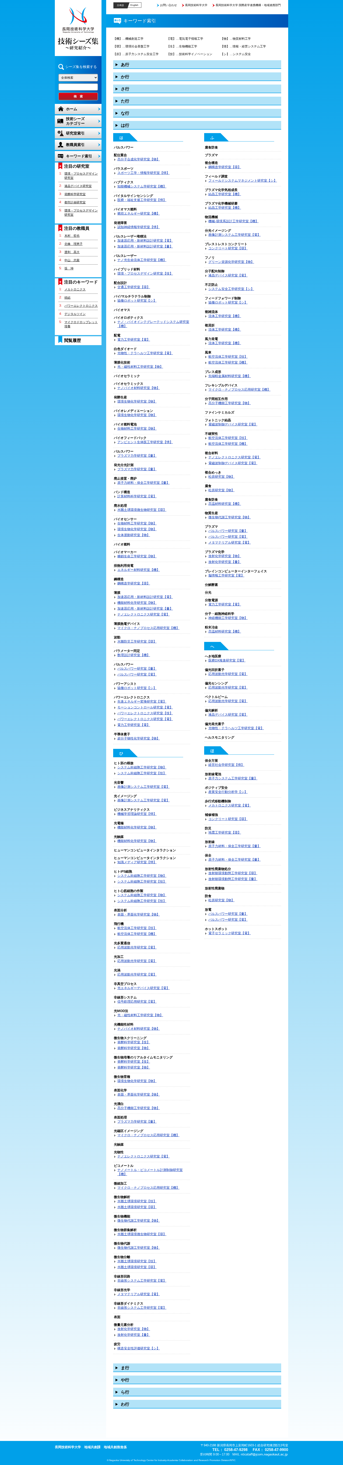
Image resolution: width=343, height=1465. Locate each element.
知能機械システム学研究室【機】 (141, 186)
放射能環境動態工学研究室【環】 (232, 873)
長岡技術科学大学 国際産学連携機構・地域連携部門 (248, 5)
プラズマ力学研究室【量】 (137, 455)
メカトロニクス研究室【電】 (229, 805)
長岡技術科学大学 (196, 5)
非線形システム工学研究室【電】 (141, 1280)
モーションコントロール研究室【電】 (145, 707)
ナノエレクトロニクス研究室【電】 (143, 614)
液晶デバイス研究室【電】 (228, 275)
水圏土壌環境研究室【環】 (137, 1207)
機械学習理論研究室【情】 (137, 814)
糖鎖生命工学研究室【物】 (137, 556)
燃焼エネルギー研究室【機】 (138, 213)
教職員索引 (75, 145)
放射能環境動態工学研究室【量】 (232, 879)
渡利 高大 (72, 252)
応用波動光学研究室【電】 (137, 947)
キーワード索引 (79, 156)
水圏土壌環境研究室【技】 (137, 1201)
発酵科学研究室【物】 (133, 1048)
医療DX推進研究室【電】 (226, 660)
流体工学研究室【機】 (224, 316)
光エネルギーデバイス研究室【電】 (143, 988)
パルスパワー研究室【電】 (137, 674)
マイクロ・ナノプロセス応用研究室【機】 (148, 628)
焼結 (67, 297)
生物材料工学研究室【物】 (137, 428)
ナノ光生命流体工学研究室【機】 (141, 260)
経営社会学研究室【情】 (226, 765)
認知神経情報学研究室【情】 (138, 227)
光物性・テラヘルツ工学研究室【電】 (145, 353)
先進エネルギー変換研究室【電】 (141, 701)
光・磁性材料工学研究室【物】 (140, 366)
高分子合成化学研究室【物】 (138, 159)
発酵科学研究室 (75, 194)
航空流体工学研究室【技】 (137, 928)
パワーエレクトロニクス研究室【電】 (145, 719)
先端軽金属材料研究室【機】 (229, 376)
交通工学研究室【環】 (133, 287)
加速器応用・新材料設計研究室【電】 (145, 240)
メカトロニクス (75, 289)
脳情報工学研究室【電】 (226, 575)
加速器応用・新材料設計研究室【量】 (145, 246)
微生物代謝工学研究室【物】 (138, 1220)
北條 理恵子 (73, 244)
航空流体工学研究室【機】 (137, 934)
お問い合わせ (168, 5)
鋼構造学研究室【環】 (133, 583)
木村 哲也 (72, 235)
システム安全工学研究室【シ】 (231, 289)
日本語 (120, 5)
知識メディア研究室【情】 (137, 862)
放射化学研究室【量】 (133, 1335)
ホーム (71, 109)
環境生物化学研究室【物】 (137, 401)
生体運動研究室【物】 (133, 535)
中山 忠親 (72, 260)
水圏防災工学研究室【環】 (137, 641)
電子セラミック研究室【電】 (229, 933)
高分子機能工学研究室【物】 (138, 1108)
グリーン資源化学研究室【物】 (231, 262)
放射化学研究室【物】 (133, 1329)
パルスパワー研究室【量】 (137, 668)
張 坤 (69, 268)
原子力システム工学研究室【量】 (232, 778)
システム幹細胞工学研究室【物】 (141, 767)
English (134, 5)
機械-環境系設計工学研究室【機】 (233, 221)
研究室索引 (75, 133)
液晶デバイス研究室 (78, 186)
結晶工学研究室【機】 (224, 194)
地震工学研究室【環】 (224, 832)
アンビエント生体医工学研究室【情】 (145, 442)
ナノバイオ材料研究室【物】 (138, 388)
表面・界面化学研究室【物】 (138, 914)
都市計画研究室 (75, 202)
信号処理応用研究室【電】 (137, 1001)
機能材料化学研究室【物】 (137, 603)
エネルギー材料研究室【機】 (138, 570)
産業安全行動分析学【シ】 (228, 792)
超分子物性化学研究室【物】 (138, 738)
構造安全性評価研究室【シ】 (138, 1348)
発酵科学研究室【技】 (133, 1042)
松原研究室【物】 (221, 476)
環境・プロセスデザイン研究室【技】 (145, 273)
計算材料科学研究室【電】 (137, 496)
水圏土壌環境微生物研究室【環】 (141, 510)
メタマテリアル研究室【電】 (138, 1294)
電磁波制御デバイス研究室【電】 (232, 424)
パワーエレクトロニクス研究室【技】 (145, 713)
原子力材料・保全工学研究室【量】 (143, 483)
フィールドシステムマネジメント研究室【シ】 (242, 180)
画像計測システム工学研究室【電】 (143, 787)
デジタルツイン (75, 314)
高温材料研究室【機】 (224, 504)
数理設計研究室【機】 (133, 655)
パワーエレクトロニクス (81, 306)
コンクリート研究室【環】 (228, 248)
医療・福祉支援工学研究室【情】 (141, 200)
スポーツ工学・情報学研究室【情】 (143, 173)
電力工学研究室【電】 (133, 339)
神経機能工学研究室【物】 (228, 618)
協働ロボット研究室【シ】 (137, 300)
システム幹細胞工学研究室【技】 (141, 773)
